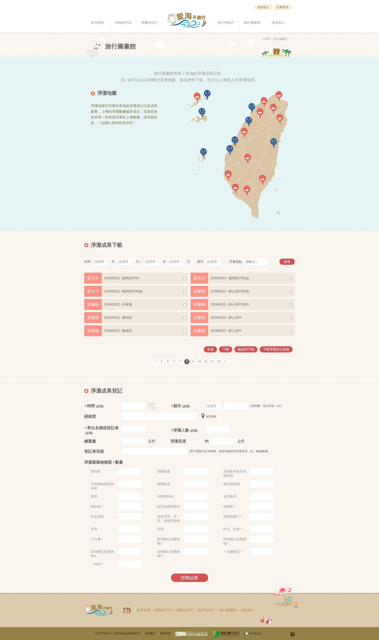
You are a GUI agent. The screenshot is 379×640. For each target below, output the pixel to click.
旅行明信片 (206, 610)
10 (199, 361)
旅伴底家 (144, 610)
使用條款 (150, 633)
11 (206, 361)
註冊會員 (282, 7)
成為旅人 (248, 610)
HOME (266, 38)
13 (218, 361)
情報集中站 (163, 610)
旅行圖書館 (280, 39)
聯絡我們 (165, 633)
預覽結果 (189, 577)
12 (212, 361)
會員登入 (263, 7)
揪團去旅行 (185, 610)
